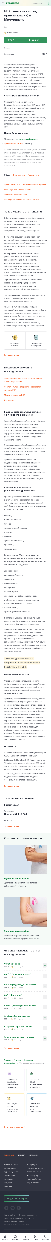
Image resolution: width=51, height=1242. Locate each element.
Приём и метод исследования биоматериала (25, 184)
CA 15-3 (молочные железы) (17, 974)
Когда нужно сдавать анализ (17, 189)
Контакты (46, 1240)
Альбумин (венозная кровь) (17, 1016)
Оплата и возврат (26, 1215)
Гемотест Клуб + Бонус (36, 1168)
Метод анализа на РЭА (14, 395)
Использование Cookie (14, 1221)
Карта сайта (9, 1215)
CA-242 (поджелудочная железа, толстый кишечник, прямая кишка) (21, 1005)
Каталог (5, 1240)
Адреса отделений (11, 1172)
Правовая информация (14, 1218)
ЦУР (29, 1218)
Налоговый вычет (34, 1179)
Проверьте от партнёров (36, 1083)
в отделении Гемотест (27, 139)
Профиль (25, 1240)
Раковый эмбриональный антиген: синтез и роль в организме (23, 380)
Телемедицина (10, 1175)
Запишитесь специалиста (13, 1083)
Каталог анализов (11, 1165)
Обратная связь (33, 1183)
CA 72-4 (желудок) (13, 995)
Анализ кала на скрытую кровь (19, 1037)
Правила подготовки (13, 143)
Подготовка (8, 1179)
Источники (9, 400)
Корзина (15, 1240)
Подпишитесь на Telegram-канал (35, 1108)
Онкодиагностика (34, 1172)
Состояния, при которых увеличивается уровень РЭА (22, 388)
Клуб (36, 1240)
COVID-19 (8, 1186)
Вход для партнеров (17, 1198)
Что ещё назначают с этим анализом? (21, 200)
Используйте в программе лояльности (12, 1108)
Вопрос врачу (32, 1175)
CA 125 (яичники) (12, 964)
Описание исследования (15, 194)
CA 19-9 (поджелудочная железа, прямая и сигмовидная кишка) (21, 985)
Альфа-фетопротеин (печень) (18, 1026)
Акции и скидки (10, 1168)
